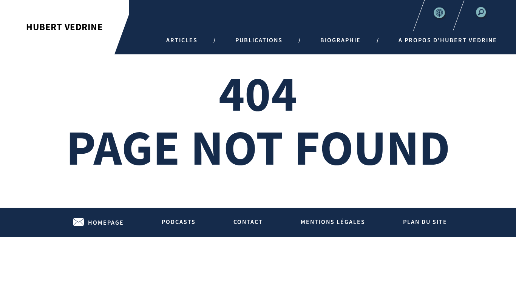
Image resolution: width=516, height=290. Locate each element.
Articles (182, 40)
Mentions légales (333, 221)
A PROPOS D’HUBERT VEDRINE (448, 40)
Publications (259, 40)
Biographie (340, 40)
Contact (248, 221)
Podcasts (179, 221)
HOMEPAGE (106, 222)
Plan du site (425, 221)
